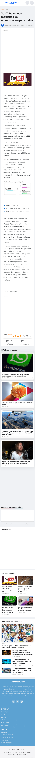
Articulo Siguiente (26, 524)
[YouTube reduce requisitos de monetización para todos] (9, 580)
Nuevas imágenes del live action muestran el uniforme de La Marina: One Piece (16, 646)
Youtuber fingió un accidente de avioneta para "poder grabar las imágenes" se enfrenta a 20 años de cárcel (17, 432)
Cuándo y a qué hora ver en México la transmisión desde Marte (25, 589)
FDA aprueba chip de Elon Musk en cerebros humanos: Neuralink (25, 608)
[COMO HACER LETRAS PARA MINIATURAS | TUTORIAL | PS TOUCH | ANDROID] (6, 661)
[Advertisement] (17, 49)
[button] (2, 3)
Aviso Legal (4, 740)
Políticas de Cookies (7, 737)
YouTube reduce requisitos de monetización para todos (7, 589)
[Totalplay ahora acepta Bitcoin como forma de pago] (17, 391)
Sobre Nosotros (22, 754)
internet (8, 9)
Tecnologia (4, 712)
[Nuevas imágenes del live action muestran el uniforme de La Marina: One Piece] (17, 633)
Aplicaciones (5, 722)
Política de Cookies (25, 752)
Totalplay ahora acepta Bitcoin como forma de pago (17, 403)
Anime (3, 714)
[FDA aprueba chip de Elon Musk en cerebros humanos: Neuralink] (25, 600)
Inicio (2, 9)
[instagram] (21, 701)
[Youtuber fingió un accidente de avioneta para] (17, 420)
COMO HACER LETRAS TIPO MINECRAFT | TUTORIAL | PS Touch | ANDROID (21, 670)
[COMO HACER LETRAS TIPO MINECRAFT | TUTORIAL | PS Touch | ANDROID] (6, 670)
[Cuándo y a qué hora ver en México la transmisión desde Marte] (25, 580)
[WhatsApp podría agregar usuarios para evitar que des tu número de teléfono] (17, 363)
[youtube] (17, 701)
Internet (3, 720)
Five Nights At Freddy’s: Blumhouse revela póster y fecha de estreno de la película (22, 652)
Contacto (4, 732)
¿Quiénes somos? (6, 742)
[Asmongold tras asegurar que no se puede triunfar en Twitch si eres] (17, 450)
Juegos (3, 717)
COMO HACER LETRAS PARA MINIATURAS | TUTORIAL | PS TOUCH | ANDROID (22, 661)
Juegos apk (4, 725)
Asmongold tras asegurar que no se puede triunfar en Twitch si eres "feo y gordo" (16, 462)
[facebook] (13, 701)
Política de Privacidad (7, 735)
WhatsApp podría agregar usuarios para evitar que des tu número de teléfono (15, 375)
